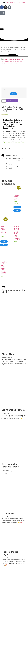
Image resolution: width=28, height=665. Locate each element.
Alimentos (11, 47)
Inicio (2, 47)
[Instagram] (5, 7)
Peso (4, 89)
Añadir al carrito (12, 101)
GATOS (3, 660)
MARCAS (3, 661)
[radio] (13, 93)
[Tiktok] (9, 7)
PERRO (6, 47)
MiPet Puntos (4, 663)
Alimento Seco (18, 47)
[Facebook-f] (2, 7)
